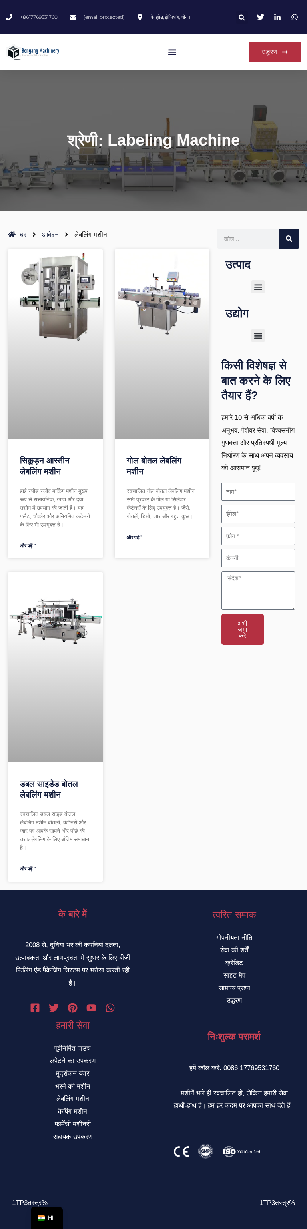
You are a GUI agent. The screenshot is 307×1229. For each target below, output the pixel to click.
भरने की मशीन (72, 1086)
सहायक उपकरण (72, 1137)
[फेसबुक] (35, 1008)
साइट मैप (234, 975)
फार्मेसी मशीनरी (73, 1124)
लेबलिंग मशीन (72, 1099)
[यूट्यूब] (91, 1008)
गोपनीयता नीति (234, 938)
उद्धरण (234, 1000)
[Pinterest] (73, 1008)
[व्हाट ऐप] (110, 1008)
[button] (242, 17)
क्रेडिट (234, 963)
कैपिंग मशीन (72, 1111)
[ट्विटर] (54, 1008)
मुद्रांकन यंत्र (72, 1073)
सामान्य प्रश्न (234, 988)
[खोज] (289, 239)
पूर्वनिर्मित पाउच (72, 1048)
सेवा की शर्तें (234, 950)
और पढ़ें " (28, 546)
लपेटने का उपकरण (73, 1061)
